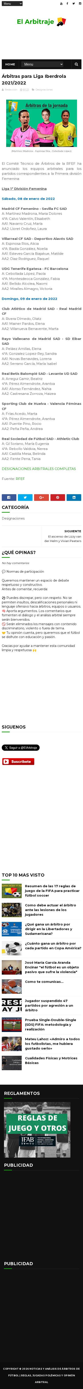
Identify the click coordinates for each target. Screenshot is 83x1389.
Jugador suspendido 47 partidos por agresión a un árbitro (49, 1005)
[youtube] (61, 3)
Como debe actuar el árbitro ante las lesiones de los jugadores (50, 910)
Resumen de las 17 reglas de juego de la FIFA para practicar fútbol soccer (52, 890)
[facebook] (67, 3)
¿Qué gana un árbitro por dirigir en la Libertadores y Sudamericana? (48, 929)
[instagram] (80, 3)
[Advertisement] (41, 822)
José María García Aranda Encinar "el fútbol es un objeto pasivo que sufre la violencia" (52, 967)
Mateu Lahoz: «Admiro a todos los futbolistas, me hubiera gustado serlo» (52, 1043)
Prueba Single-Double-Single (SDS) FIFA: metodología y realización (50, 1024)
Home (10, 64)
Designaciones (44, 89)
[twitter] (73, 3)
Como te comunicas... (44, 982)
